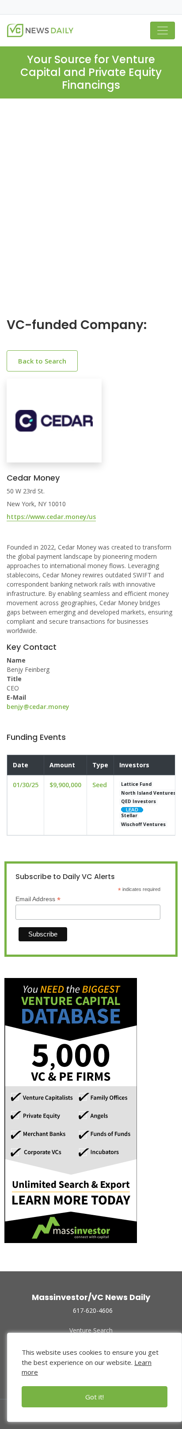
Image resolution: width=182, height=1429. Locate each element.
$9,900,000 (65, 785)
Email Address (38, 899)
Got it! (94, 1396)
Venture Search (91, 1330)
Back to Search (42, 360)
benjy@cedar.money (38, 706)
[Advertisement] (91, 215)
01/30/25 (25, 785)
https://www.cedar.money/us (51, 516)
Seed (99, 785)
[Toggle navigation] (162, 30)
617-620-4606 (93, 1310)
